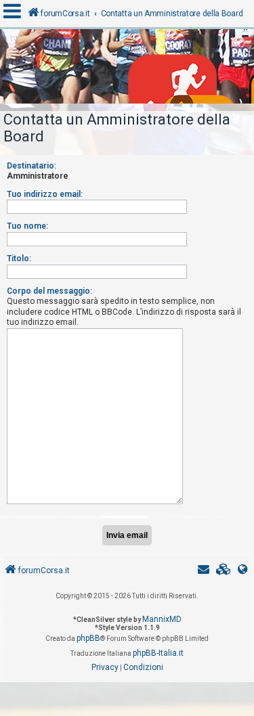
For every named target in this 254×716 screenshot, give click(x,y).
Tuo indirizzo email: (45, 194)
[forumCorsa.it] (127, 69)
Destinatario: (31, 166)
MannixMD (162, 619)
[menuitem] (223, 571)
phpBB (88, 638)
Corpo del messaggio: (49, 291)
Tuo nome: (27, 226)
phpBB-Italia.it (158, 653)
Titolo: (19, 258)
